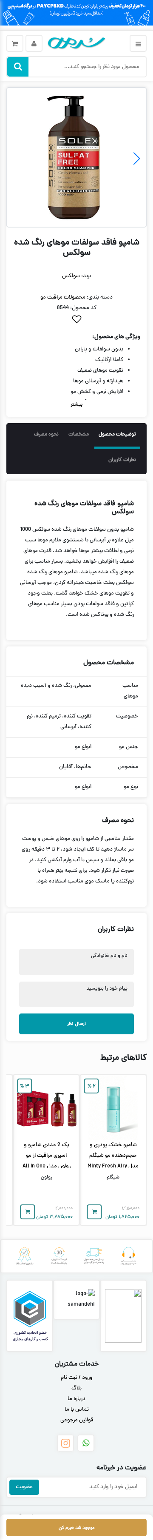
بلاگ (76, 1388)
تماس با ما (77, 1410)
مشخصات (78, 434)
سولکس (71, 276)
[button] (16, 158)
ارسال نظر (76, 1024)
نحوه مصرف (46, 434)
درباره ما (76, 1399)
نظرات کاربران (122, 460)
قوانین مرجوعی (76, 1420)
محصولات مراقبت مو (62, 297)
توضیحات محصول (117, 434)
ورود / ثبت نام (77, 1378)
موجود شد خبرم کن (77, 1527)
